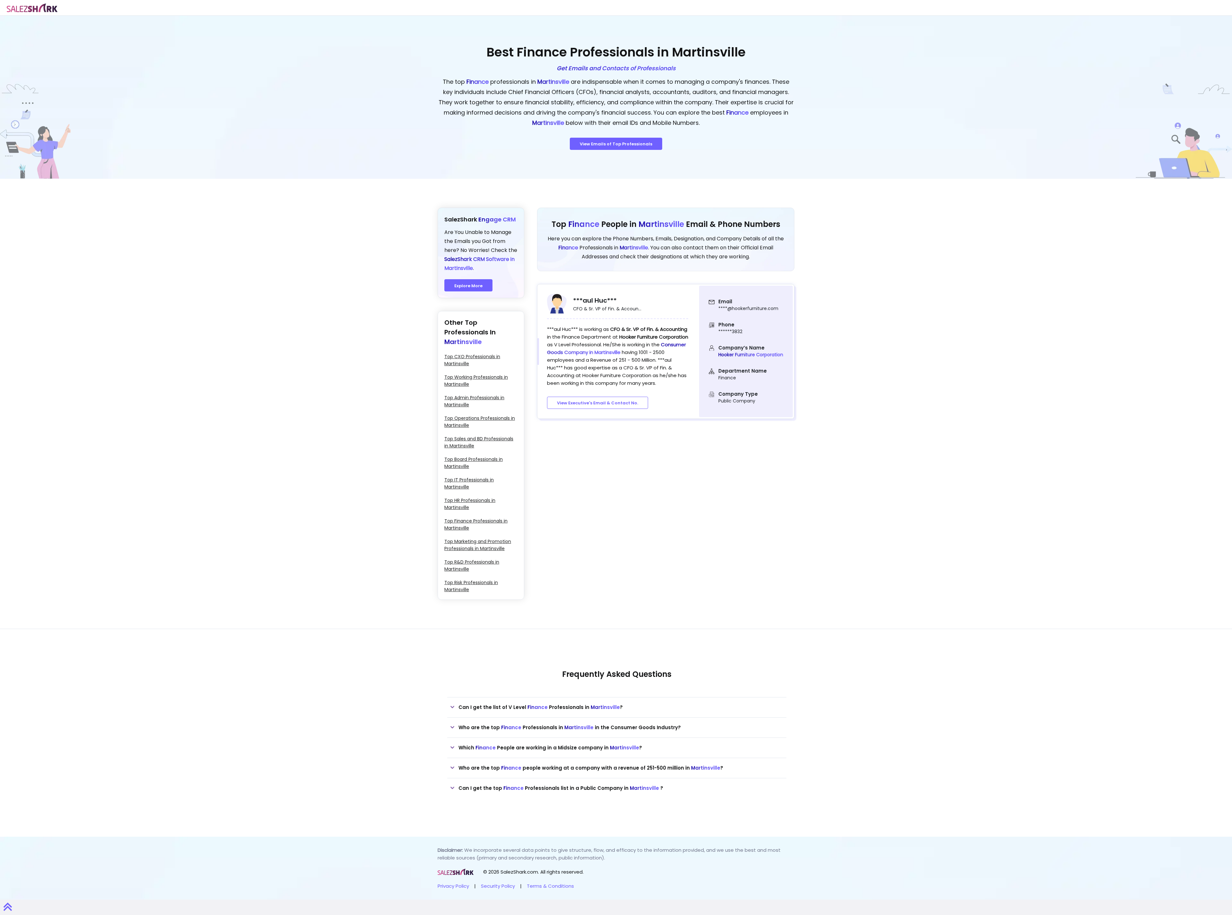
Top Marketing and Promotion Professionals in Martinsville (477, 545)
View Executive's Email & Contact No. (597, 403)
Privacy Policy (453, 886)
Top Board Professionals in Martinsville (473, 463)
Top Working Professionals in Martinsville (476, 380)
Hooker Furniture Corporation (750, 354)
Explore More (468, 286)
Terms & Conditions (550, 886)
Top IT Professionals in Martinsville (469, 483)
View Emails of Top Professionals (616, 144)
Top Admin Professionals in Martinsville (474, 401)
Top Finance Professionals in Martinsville (476, 524)
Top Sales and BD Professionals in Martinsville (478, 442)
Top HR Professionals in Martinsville (469, 504)
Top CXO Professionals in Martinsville (472, 360)
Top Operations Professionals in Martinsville (479, 421)
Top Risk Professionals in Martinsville (471, 586)
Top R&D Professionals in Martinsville (471, 565)
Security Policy (498, 886)
